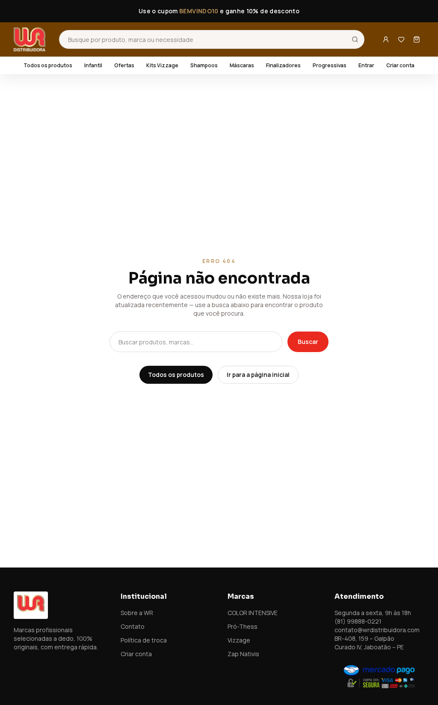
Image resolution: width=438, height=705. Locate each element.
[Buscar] (355, 39)
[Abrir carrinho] (416, 39)
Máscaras (242, 65)
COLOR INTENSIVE (253, 613)
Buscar (308, 342)
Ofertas (124, 65)
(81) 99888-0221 (358, 621)
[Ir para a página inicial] (29, 39)
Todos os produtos (48, 65)
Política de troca (144, 640)
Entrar (366, 65)
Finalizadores (283, 65)
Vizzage (239, 640)
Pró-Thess (242, 626)
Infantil (93, 65)
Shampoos (204, 65)
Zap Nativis (243, 654)
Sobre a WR (137, 613)
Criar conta (400, 65)
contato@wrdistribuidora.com (377, 630)
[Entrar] (386, 39)
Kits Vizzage (162, 65)
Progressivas (329, 65)
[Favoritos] (401, 39)
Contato (133, 626)
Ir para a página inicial (258, 374)
